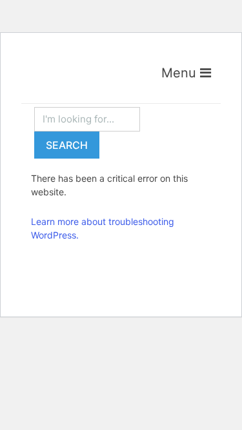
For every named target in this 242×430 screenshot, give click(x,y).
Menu (180, 73)
